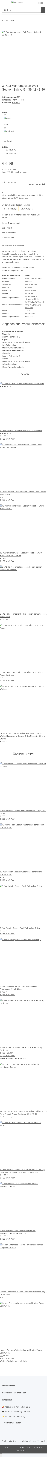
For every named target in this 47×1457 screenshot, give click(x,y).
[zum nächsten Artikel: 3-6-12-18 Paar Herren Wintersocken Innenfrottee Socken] (20, 20)
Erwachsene (30, 290)
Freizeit (28, 281)
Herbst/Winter (31, 284)
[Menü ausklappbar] (5, 3)
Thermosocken (18, 100)
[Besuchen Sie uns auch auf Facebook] (4, 1427)
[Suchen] (43, 10)
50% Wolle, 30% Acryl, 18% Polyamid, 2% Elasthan (34, 305)
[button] (31, 3)
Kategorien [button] (7, 1400)
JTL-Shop (28, 1450)
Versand (23, 172)
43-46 (11, 153)
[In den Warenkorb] (4, 29)
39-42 (11, 150)
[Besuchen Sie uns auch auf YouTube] (4, 1430)
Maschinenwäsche (33, 278)
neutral (28, 287)
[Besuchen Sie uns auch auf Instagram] (4, 1433)
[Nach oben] (1, 1455)
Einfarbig (29, 293)
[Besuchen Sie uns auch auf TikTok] (4, 1436)
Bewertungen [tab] (27, 209)
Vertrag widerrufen (12, 1423)
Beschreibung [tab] (10, 209)
